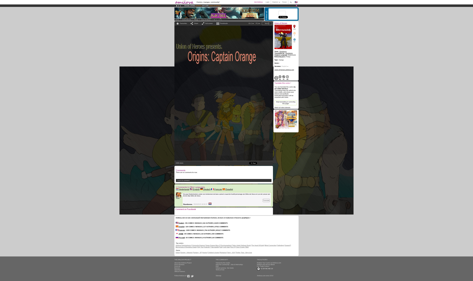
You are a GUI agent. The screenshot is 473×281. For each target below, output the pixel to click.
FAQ (217, 266)
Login (267, 2)
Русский (181, 238)
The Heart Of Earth (258, 245)
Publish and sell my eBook (266, 264)
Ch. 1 (215, 19)
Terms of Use (220, 270)
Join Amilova (258, 2)
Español (229, 189)
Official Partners (179, 271)
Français (218, 189)
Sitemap (218, 276)
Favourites (183, 23)
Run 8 (233, 247)
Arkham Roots (246, 245)
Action (178, 252)
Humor (205, 252)
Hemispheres (186, 245)
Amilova (178, 245)
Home (177, 19)
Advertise (177, 270)
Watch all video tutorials (282, 107)
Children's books (213, 252)
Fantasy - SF (197, 252)
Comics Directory (186, 19)
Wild (247, 247)
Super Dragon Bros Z (213, 245)
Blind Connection (270, 245)
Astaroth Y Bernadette (211, 247)
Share (196, 23)
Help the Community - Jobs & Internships (229, 264)
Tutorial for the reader (223, 263)
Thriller (238, 252)
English (196, 189)
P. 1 (221, 19)
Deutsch (207, 189)
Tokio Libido (236, 245)
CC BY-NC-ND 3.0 (266, 269)
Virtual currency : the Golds (225, 268)
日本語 (180, 234)
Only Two (200, 247)
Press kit (177, 266)
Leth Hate (226, 247)
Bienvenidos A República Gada (186, 247)
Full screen (209, 23)
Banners (177, 268)
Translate (266, 200)
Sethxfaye (280, 245)
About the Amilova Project (183, 263)
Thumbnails (224, 23)
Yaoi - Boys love (246, 252)
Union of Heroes (206, 19)
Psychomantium (226, 245)
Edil (221, 247)
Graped (287, 245)
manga (196, 19)
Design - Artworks (186, 252)
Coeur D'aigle (240, 247)
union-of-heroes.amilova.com (284, 70)
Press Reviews (179, 264)
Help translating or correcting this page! (285, 102)
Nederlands (184, 189)
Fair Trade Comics (263, 266)
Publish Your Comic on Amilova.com (269, 263)
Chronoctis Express (198, 245)
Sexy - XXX (231, 252)
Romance (223, 252)
